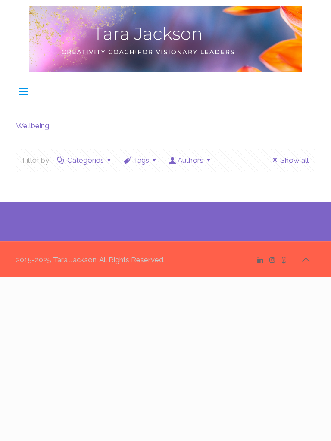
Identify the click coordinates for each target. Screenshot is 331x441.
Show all (294, 160)
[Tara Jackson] (165, 39)
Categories (85, 160)
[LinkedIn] (260, 260)
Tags (141, 160)
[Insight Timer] (283, 260)
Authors (190, 160)
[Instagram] (272, 260)
